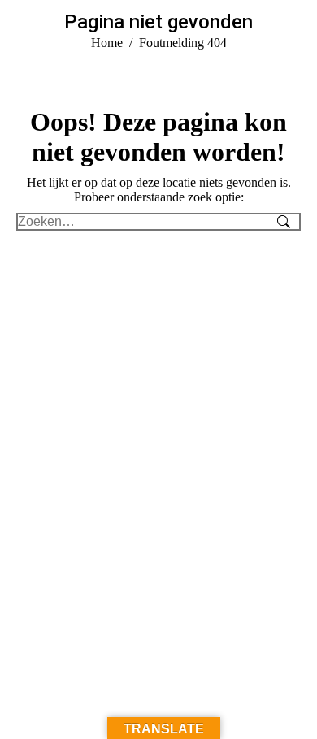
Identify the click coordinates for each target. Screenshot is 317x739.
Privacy (208, 621)
